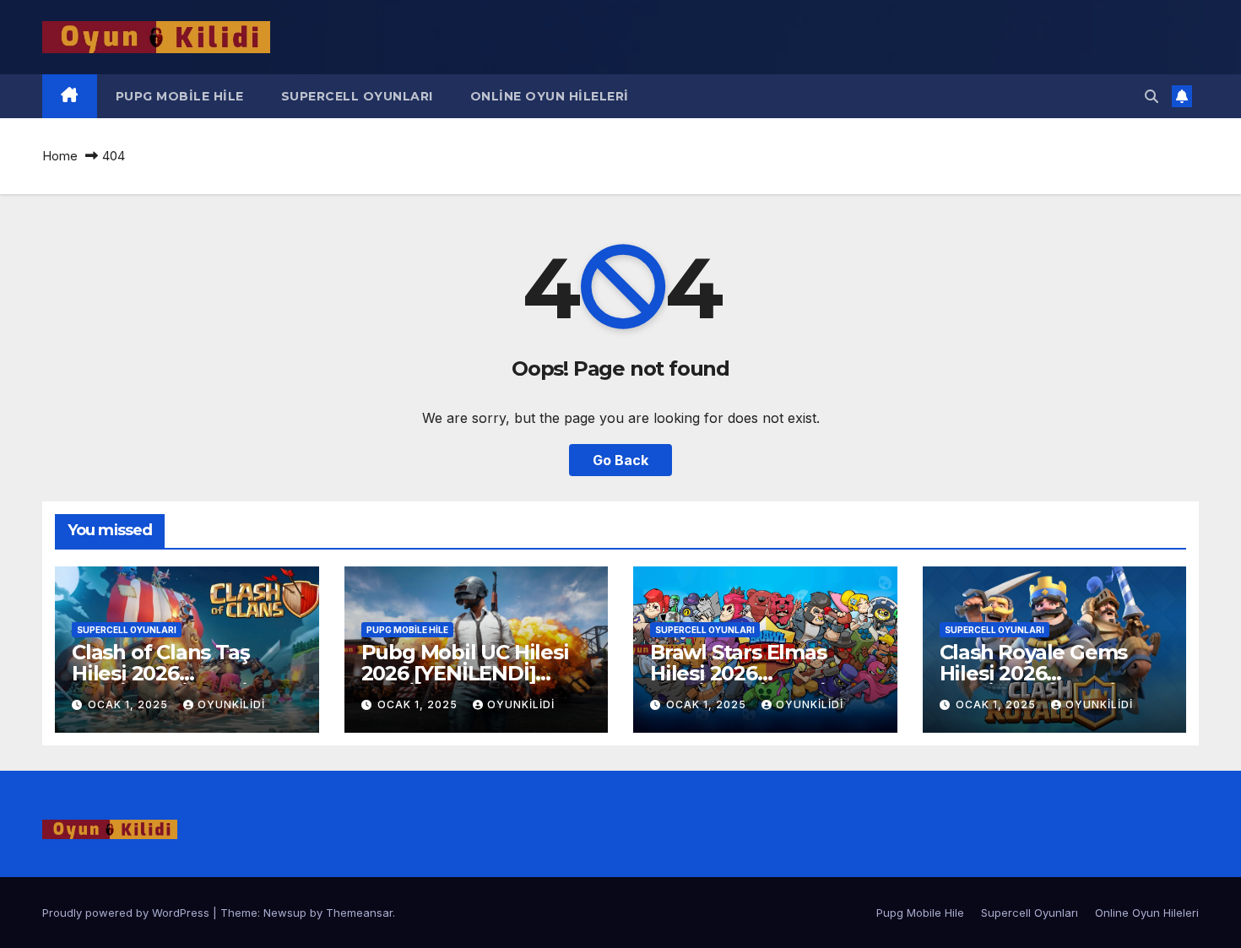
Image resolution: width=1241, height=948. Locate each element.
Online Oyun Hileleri (549, 96)
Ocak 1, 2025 (129, 704)
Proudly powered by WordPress (127, 912)
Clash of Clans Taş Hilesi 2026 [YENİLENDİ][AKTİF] (168, 673)
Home (60, 156)
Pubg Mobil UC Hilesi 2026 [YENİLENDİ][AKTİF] (465, 673)
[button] (1151, 96)
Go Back (620, 460)
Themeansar (359, 912)
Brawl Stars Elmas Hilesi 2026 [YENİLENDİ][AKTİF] (746, 673)
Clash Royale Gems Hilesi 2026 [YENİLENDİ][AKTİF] (1036, 673)
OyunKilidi (231, 704)
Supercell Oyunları (357, 96)
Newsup (284, 912)
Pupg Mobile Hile (180, 96)
